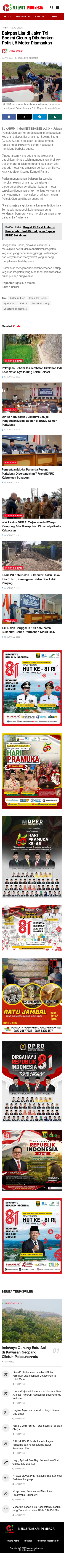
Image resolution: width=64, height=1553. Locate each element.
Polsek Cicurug (40, 303)
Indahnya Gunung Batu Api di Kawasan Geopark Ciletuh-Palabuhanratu (24, 1352)
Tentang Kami (12, 1541)
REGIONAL (21, 16)
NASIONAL (40, 16)
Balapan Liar (17, 297)
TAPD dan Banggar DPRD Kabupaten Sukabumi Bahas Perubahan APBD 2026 (28, 630)
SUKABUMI (33, 58)
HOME (7, 16)
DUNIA (54, 16)
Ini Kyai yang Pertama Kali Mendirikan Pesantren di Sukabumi (32, 1493)
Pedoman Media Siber (48, 1541)
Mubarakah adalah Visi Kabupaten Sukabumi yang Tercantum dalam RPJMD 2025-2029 (36, 1508)
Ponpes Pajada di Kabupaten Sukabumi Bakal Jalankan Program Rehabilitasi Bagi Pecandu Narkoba (37, 1394)
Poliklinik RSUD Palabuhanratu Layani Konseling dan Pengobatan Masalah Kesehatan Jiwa (32, 1444)
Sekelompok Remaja (15, 308)
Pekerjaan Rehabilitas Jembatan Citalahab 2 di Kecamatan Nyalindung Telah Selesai (32, 370)
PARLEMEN (10, 409)
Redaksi (28, 1541)
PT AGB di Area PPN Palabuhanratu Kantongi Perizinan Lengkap (37, 1477)
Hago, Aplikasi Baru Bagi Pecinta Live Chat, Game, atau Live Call (35, 1462)
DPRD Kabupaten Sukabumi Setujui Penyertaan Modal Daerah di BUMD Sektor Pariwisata (29, 421)
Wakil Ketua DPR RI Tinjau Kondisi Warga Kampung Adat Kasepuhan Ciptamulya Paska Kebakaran (32, 526)
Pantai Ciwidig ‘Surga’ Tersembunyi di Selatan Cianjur (37, 1427)
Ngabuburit (10, 303)
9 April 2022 (8, 58)
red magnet (17, 51)
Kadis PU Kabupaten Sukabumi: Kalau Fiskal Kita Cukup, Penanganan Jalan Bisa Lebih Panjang (31, 579)
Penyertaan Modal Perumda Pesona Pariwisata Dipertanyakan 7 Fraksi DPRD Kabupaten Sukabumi (28, 473)
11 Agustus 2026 (11, 482)
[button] (52, 7)
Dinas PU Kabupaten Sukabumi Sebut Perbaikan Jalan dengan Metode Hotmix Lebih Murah (34, 1375)
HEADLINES (16, 27)
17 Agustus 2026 (11, 377)
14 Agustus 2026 (11, 588)
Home (5, 27)
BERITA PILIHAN (13, 360)
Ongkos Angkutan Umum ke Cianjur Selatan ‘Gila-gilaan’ (36, 1411)
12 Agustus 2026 (11, 429)
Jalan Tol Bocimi (38, 297)
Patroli (24, 303)
